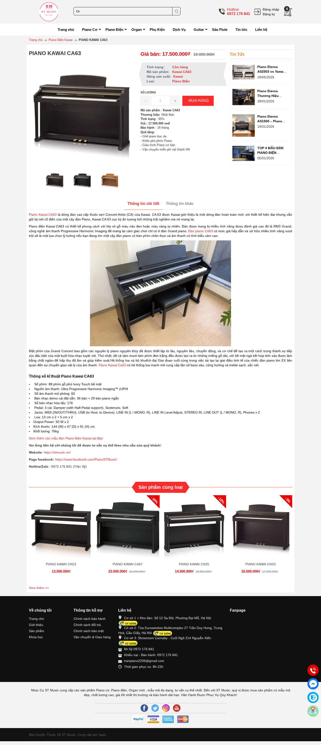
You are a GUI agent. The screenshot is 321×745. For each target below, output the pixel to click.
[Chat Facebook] (313, 684)
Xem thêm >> (39, 588)
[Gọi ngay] (313, 670)
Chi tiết (60, 531)
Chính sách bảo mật (89, 631)
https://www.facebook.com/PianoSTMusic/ (86, 459)
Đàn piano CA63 (200, 231)
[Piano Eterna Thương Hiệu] (243, 97)
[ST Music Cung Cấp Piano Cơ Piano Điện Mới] (49, 11)
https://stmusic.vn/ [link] (57, 452)
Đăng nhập (271, 9)
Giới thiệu (36, 625)
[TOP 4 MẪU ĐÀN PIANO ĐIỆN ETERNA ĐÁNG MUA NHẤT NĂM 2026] (243, 153)
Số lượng (148, 92)
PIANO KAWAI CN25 (194, 564)
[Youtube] (176, 708)
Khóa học (36, 637)
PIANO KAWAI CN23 (61, 564)
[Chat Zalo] (313, 697)
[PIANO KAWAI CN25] (194, 527)
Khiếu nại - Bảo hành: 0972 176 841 (151, 655)
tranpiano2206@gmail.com (144, 661)
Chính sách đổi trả (87, 625)
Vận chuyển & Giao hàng (92, 637)
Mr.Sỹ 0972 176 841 (139, 649)
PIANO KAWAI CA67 (128, 564)
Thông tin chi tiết (143, 203)
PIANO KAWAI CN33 (260, 564)
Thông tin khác (180, 203)
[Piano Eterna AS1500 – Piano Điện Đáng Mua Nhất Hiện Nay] (243, 125)
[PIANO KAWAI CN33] (260, 527)
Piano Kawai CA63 (43, 214)
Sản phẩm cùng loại (160, 487)
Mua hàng (128, 531)
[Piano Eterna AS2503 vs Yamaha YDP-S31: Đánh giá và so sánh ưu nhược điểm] (243, 72)
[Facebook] (144, 708)
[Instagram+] (166, 708)
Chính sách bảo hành (90, 619)
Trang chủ (36, 619)
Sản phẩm (36, 631)
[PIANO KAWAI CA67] (127, 527)
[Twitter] (155, 708)
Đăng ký (269, 14)
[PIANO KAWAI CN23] (61, 527)
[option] (54, 180)
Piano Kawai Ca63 (112, 365)
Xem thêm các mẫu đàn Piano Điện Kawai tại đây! (66, 438)
